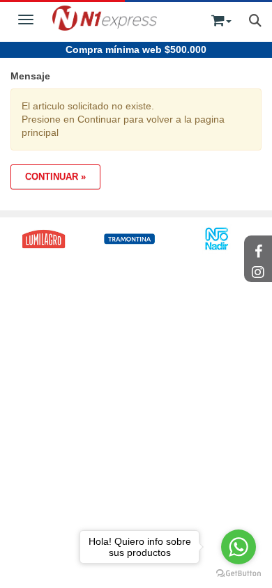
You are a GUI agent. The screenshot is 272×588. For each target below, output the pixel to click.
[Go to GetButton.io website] (238, 573)
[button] (221, 17)
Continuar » (55, 176)
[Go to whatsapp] (238, 546)
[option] (127, 239)
